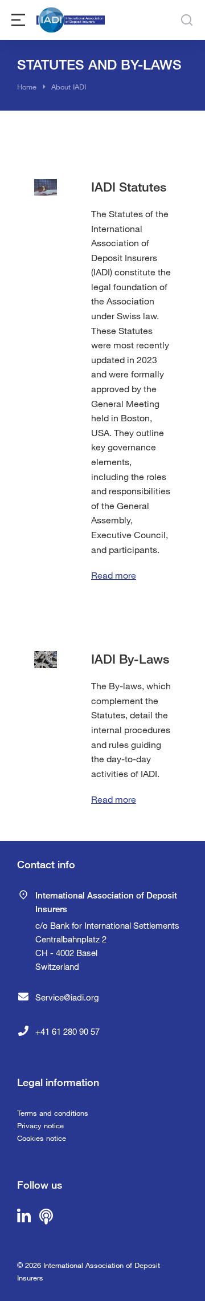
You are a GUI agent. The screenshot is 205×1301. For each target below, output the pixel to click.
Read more (113, 575)
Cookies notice (41, 1138)
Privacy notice (40, 1125)
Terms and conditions (52, 1112)
